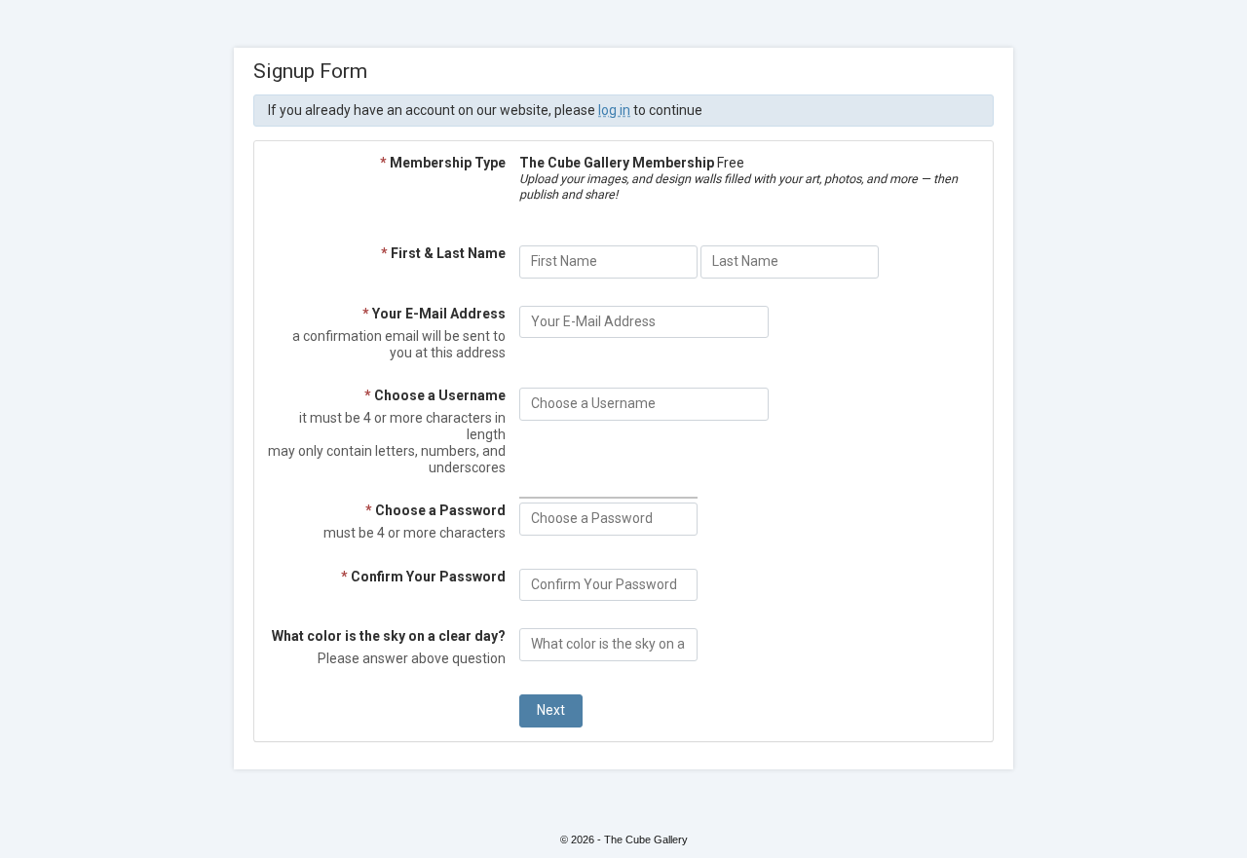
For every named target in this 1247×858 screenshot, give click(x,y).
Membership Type (443, 162)
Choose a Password (435, 510)
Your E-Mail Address (434, 313)
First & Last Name (443, 253)
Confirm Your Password (423, 576)
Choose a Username (435, 395)
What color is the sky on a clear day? (389, 636)
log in (614, 110)
